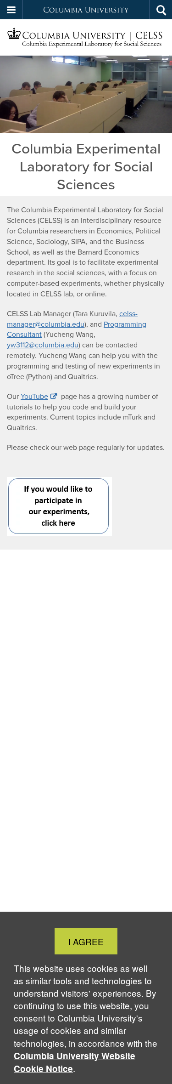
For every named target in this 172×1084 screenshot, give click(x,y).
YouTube (34, 396)
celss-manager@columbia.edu (72, 318)
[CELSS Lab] (86, 37)
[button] (11, 9)
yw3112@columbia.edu (42, 345)
